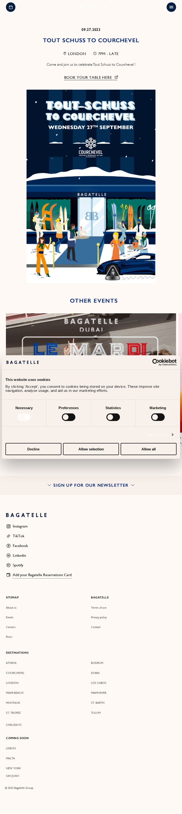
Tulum (95, 712)
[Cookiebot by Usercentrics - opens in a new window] (156, 362)
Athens (11, 663)
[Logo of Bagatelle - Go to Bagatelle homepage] (91, 7)
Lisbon (11, 748)
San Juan (12, 775)
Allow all (148, 449)
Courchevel (15, 673)
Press (9, 636)
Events (10, 617)
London (12, 682)
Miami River (98, 692)
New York (13, 768)
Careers (11, 627)
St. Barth (98, 702)
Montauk (13, 702)
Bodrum (97, 663)
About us (11, 607)
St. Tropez (13, 712)
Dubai (95, 673)
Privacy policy (99, 617)
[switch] (68, 417)
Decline (33, 449)
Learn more (158, 435)
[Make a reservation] (10, 7)
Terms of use (98, 607)
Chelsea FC (14, 724)
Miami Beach (14, 692)
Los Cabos (98, 682)
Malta (10, 758)
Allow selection (91, 449)
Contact (95, 627)
